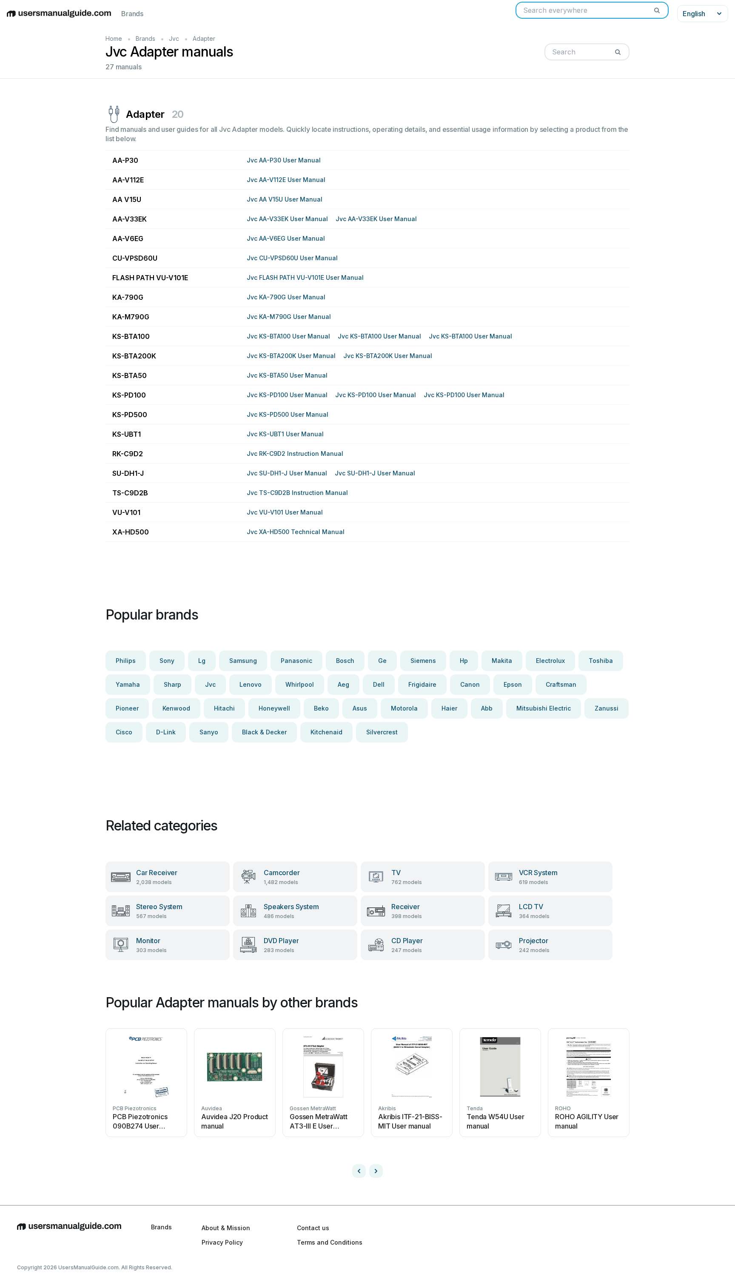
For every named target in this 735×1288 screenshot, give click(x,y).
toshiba (601, 660)
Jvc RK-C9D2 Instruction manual (295, 453)
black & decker (264, 732)
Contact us (313, 1227)
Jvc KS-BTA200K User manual (291, 355)
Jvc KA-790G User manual (286, 297)
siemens (423, 660)
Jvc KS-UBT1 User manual (285, 434)
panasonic (296, 660)
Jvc (174, 38)
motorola (404, 708)
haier (449, 708)
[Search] (657, 10)
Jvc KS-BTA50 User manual (287, 375)
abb (487, 708)
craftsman (561, 684)
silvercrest (382, 732)
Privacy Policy (222, 1242)
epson (513, 684)
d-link (166, 732)
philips (126, 660)
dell (379, 684)
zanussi (606, 708)
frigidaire (422, 684)
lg (201, 660)
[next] (376, 1171)
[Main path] (69, 1235)
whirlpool (299, 684)
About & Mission (226, 1227)
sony (167, 660)
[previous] (359, 1171)
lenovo (250, 684)
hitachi (224, 708)
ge (382, 660)
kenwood (176, 708)
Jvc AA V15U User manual (284, 199)
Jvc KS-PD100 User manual (287, 394)
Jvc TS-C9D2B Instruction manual (297, 492)
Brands (132, 13)
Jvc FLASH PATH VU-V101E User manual (305, 277)
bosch (345, 660)
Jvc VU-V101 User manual (285, 512)
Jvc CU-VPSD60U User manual (292, 258)
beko (321, 708)
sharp (172, 684)
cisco (124, 732)
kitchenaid (326, 732)
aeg (343, 684)
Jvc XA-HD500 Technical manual (296, 531)
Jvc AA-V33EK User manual (287, 218)
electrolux (550, 660)
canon (470, 684)
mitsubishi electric (543, 708)
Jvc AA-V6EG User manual (286, 238)
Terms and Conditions (329, 1242)
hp (464, 660)
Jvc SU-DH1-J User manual (287, 473)
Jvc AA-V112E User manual (286, 179)
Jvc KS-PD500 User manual (287, 414)
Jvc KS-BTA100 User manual (288, 336)
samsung (243, 660)
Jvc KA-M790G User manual (289, 316)
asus (360, 708)
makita (502, 660)
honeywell (274, 708)
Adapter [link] (204, 38)
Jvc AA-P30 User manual (284, 160)
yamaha (128, 684)
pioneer (127, 708)
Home (113, 38)
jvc (210, 684)
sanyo (208, 732)
